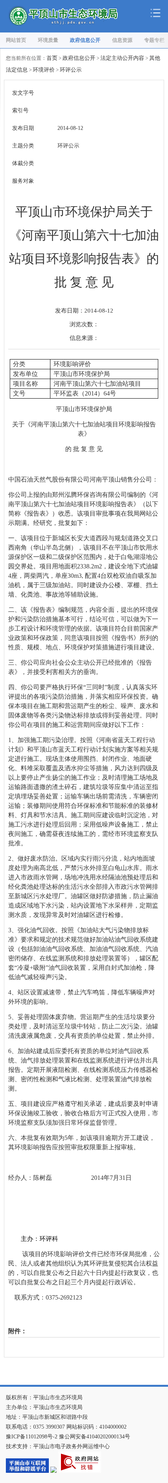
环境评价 (44, 70)
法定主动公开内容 (122, 58)
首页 (51, 58)
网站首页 (16, 40)
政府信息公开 (85, 40)
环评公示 (71, 70)
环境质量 (48, 40)
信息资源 (122, 40)
